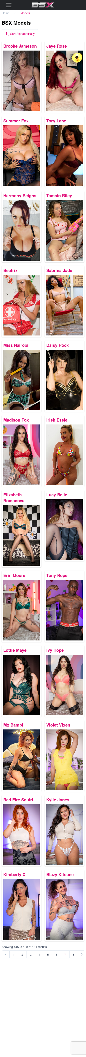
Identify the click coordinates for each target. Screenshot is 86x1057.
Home (6, 13)
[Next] (82, 954)
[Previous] (6, 954)
